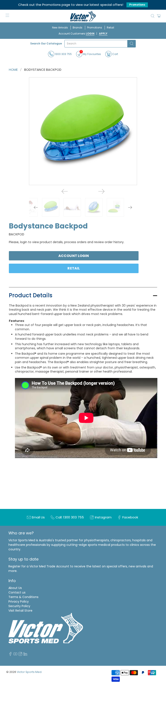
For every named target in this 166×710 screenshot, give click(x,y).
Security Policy (19, 606)
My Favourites (90, 53)
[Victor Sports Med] (83, 16)
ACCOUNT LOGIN (73, 255)
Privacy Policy (18, 601)
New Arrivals (60, 27)
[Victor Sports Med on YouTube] (15, 655)
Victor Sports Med (29, 672)
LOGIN (90, 33)
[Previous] (64, 191)
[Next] (101, 191)
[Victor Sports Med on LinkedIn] (25, 655)
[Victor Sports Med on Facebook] (10, 655)
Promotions (137, 4)
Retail (110, 27)
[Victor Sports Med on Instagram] (20, 655)
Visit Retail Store (20, 610)
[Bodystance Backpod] (83, 131)
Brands (77, 27)
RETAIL (73, 268)
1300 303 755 (63, 54)
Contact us (17, 592)
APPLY (103, 33)
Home (13, 69)
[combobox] (96, 43)
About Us (15, 588)
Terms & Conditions (23, 597)
